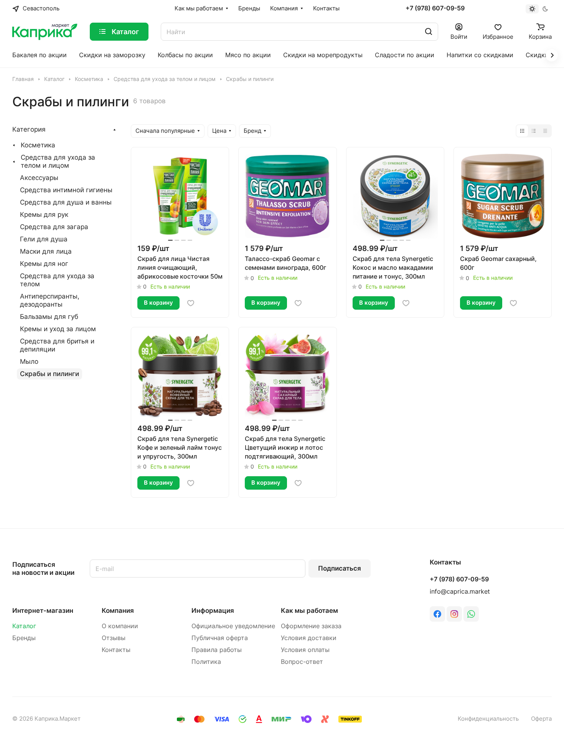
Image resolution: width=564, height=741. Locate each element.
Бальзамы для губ (49, 316)
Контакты (116, 650)
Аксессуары (39, 178)
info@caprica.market (460, 591)
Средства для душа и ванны (66, 202)
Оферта (541, 718)
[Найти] (428, 32)
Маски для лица (46, 251)
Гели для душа (44, 239)
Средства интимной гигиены (66, 190)
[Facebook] (437, 614)
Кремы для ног (44, 263)
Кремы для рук (44, 214)
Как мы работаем (309, 610)
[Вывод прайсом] (545, 131)
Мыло (29, 361)
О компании (120, 626)
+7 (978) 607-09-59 (435, 8)
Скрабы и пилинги (49, 374)
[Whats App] (471, 614)
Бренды (24, 638)
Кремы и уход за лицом (58, 329)
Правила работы (216, 650)
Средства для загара (54, 227)
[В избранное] (191, 303)
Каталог (24, 626)
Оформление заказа (311, 626)
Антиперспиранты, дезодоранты (49, 300)
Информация (212, 610)
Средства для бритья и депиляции (57, 345)
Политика (206, 661)
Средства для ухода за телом (57, 280)
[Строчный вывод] (533, 131)
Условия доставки (308, 638)
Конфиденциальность (488, 718)
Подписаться (339, 568)
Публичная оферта (219, 638)
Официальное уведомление (233, 626)
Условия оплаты (305, 650)
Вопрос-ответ (302, 661)
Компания (118, 610)
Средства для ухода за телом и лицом (58, 161)
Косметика (38, 145)
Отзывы (113, 638)
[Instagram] (454, 614)
